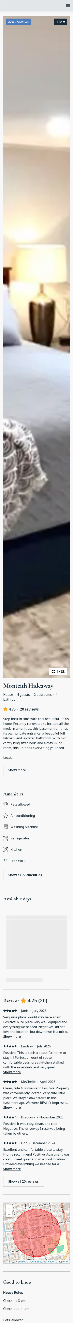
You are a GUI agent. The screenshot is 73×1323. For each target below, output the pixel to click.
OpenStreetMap (37, 1261)
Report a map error (58, 1261)
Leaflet (21, 1261)
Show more (12, 1036)
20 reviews (29, 709)
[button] (9, 1208)
